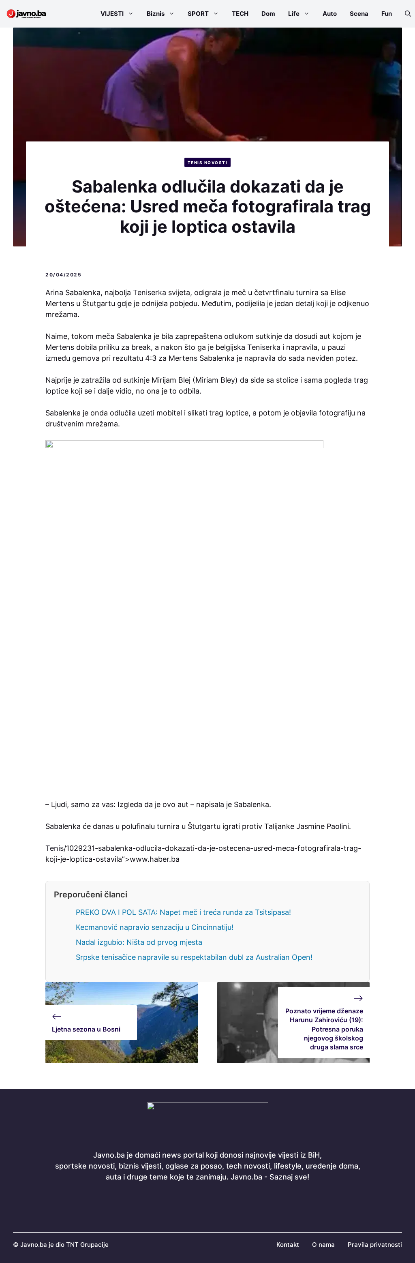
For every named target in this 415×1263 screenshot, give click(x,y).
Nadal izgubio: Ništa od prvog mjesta (139, 942)
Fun (386, 13)
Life (293, 13)
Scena (359, 13)
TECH (240, 13)
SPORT (198, 13)
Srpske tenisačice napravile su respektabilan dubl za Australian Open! (194, 957)
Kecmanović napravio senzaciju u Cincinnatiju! (154, 927)
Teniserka (149, 292)
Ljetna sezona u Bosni (86, 1029)
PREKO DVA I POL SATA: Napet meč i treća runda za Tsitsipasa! (183, 912)
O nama (323, 1244)
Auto (330, 13)
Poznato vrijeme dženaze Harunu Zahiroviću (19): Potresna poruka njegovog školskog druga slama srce (324, 1029)
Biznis (156, 13)
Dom (268, 13)
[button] (404, 14)
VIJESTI (112, 13)
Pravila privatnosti (375, 1244)
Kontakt (287, 1244)
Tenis (54, 848)
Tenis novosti (208, 162)
